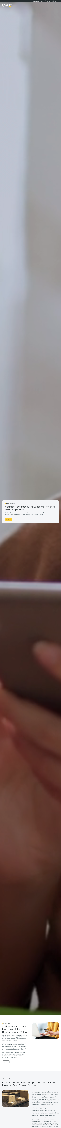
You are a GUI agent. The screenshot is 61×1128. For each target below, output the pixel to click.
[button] (56, 1)
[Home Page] (7, 5)
